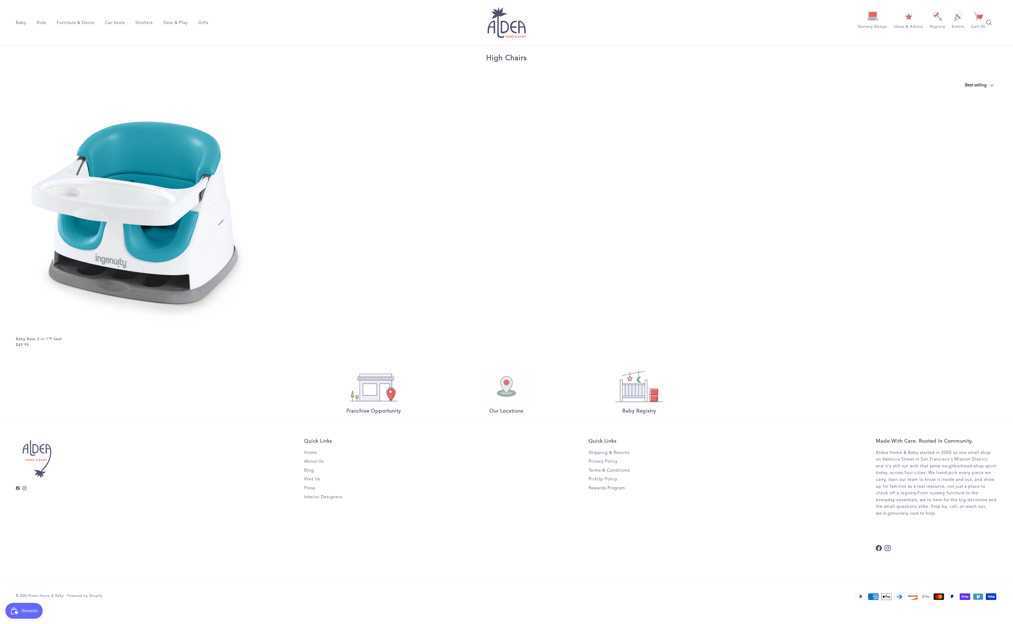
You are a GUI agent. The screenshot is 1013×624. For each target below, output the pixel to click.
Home (310, 452)
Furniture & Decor (75, 22)
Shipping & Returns (609, 452)
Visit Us (312, 479)
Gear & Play (175, 22)
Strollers (144, 22)
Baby (21, 22)
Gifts (203, 22)
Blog (309, 470)
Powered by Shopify (84, 596)
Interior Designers (323, 497)
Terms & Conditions (609, 470)
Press (309, 488)
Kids (41, 22)
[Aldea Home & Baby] (506, 22)
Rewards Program (607, 488)
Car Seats (115, 22)
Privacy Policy (603, 461)
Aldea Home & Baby (46, 596)
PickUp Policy (603, 479)
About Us (314, 461)
